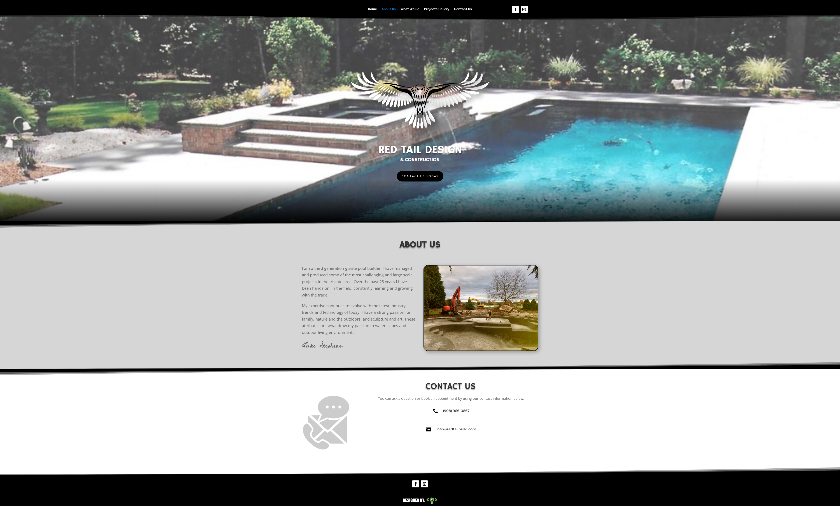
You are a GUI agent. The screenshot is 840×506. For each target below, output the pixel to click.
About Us (389, 9)
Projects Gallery (436, 9)
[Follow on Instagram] (524, 9)
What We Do (410, 9)
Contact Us (463, 9)
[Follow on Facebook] (515, 9)
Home (372, 9)
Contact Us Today (420, 176)
